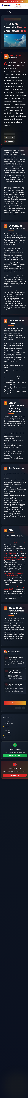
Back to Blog (8, 12)
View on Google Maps (14, 755)
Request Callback (14, 775)
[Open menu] (25, 5)
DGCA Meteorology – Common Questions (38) (14, 514)
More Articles (16, 703)
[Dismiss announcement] (26, 1)
